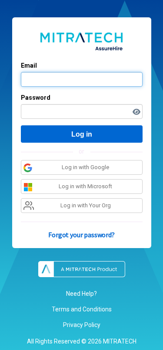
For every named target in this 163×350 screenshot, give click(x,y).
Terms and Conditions (82, 309)
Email (29, 65)
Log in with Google (85, 167)
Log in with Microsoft (85, 186)
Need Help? (81, 293)
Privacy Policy (81, 324)
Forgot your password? (81, 234)
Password (35, 97)
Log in (81, 134)
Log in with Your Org (85, 205)
